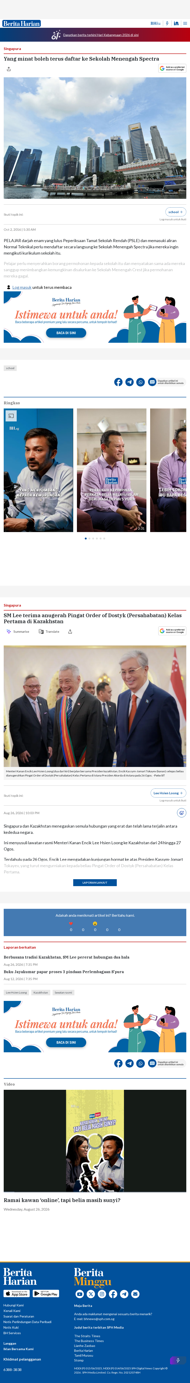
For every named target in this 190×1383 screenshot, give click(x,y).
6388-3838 (12, 1369)
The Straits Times (87, 1336)
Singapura (12, 48)
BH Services (12, 1333)
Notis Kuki (11, 1327)
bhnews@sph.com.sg (99, 1319)
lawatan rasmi (63, 992)
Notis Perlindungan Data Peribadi (27, 1322)
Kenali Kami (11, 1311)
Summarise (22, 631)
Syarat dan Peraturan (18, 1316)
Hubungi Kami (13, 1305)
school (10, 368)
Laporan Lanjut (95, 882)
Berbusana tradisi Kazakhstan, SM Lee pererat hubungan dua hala (66, 957)
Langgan (9, 1343)
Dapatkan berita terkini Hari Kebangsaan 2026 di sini (101, 35)
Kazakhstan (41, 992)
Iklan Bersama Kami (18, 1349)
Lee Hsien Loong (16, 992)
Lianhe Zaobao (84, 1346)
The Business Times (89, 1341)
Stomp (79, 1360)
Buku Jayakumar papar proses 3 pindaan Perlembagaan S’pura (64, 972)
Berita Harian (83, 1350)
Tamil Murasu (83, 1355)
